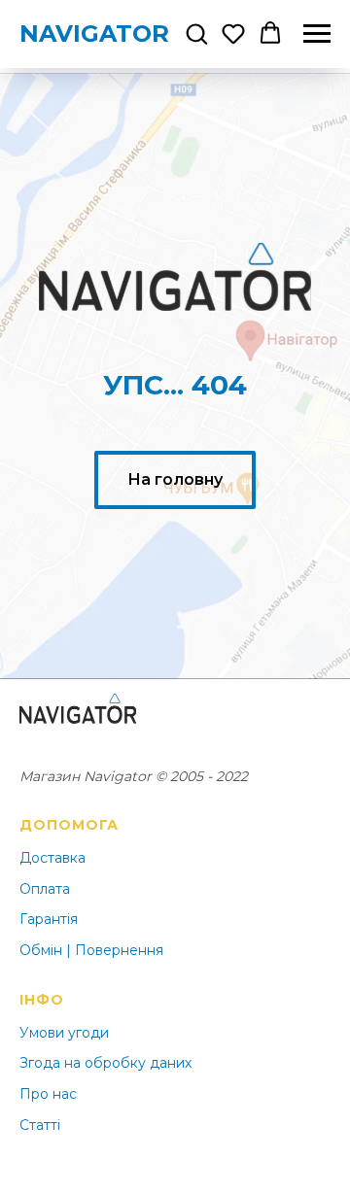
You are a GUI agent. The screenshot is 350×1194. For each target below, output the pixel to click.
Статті (39, 1125)
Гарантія (48, 919)
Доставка (52, 858)
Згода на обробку (82, 1063)
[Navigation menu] (317, 34)
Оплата (44, 889)
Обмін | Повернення (91, 950)
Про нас (48, 1094)
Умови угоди (64, 1032)
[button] (196, 33)
